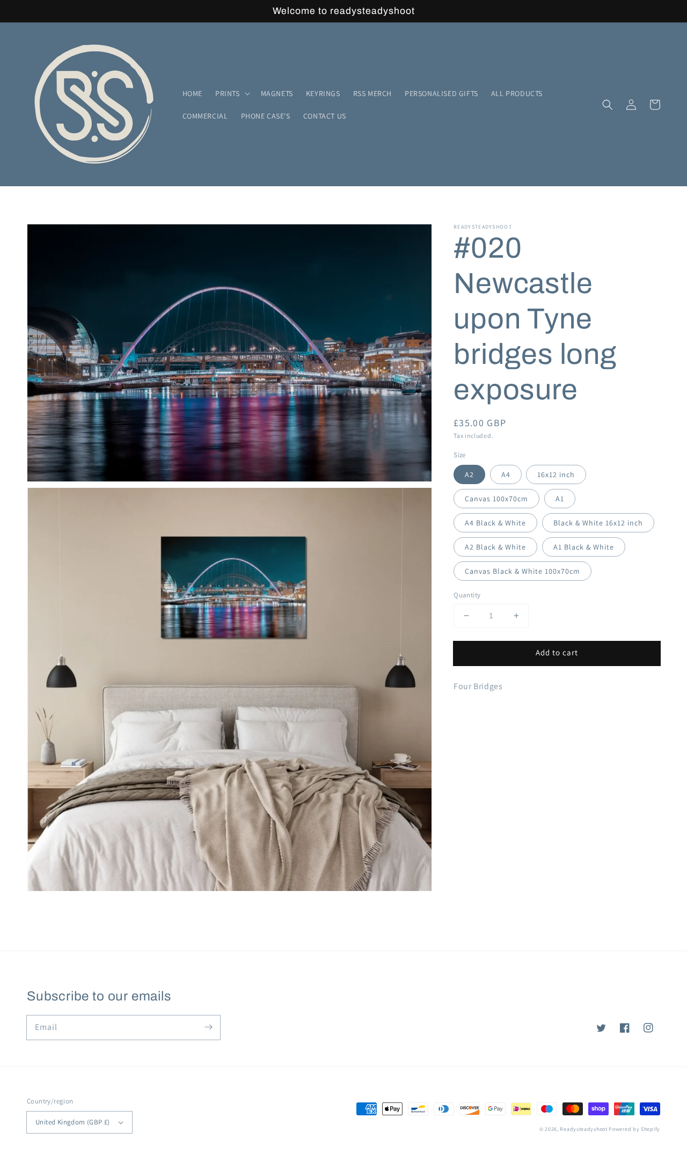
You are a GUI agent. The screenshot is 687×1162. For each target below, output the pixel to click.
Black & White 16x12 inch (598, 523)
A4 (505, 474)
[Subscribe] (208, 1027)
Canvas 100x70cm (496, 498)
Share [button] (476, 714)
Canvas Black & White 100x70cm (522, 571)
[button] (231, 93)
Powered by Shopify (634, 1129)
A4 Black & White (495, 523)
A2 (469, 474)
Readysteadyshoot (584, 1129)
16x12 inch (556, 474)
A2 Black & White (495, 547)
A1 (560, 498)
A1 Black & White (583, 547)
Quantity (467, 595)
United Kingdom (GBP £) (72, 1122)
